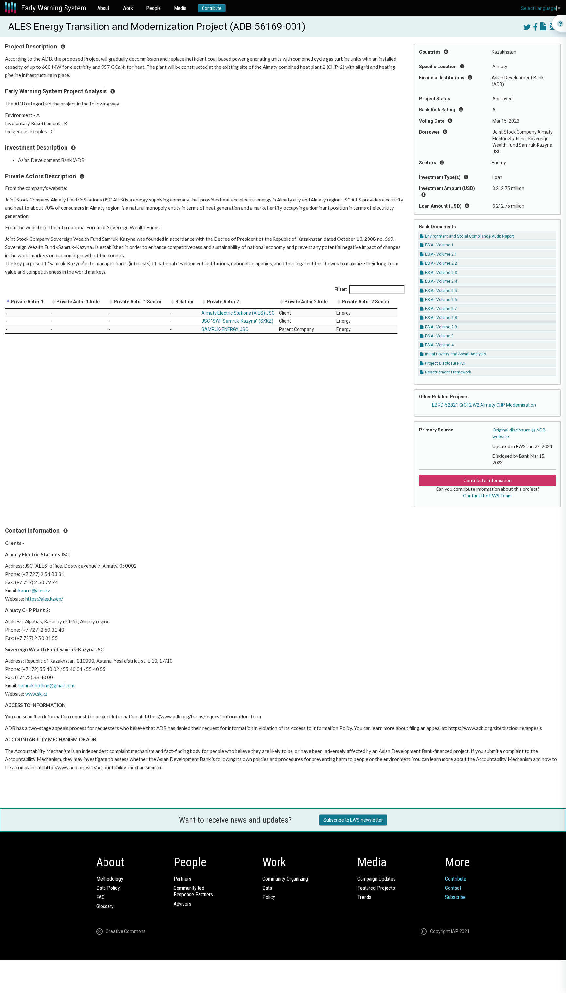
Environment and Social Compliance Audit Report (469, 236)
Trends (364, 897)
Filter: (340, 289)
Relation (184, 301)
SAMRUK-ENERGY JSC (224, 329)
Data (267, 888)
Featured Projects (376, 888)
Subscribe (455, 897)
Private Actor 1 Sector (138, 301)
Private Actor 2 (223, 301)
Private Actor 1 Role (78, 301)
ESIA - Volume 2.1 (440, 254)
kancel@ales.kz (34, 590)
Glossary (105, 906)
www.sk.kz (36, 694)
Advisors (182, 904)
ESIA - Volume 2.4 (440, 281)
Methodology (109, 879)
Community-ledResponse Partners (193, 891)
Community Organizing (285, 879)
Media (180, 8)
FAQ (100, 897)
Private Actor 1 (27, 301)
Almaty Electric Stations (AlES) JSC (237, 312)
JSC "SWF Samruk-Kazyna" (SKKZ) (237, 321)
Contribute (211, 8)
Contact (453, 888)
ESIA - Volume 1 (439, 245)
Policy (268, 897)
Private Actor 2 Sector (366, 301)
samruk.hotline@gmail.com (46, 685)
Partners (182, 879)
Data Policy (108, 888)
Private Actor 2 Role (306, 301)
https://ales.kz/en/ (44, 599)
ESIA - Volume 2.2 (440, 263)
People (153, 8)
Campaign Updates (376, 879)
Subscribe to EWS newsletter (353, 820)
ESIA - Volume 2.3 (440, 272)
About (103, 8)
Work (128, 8)
